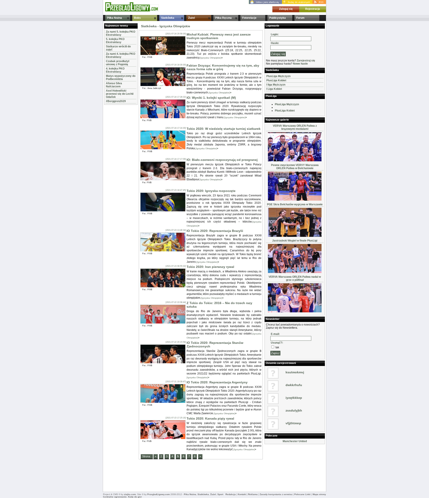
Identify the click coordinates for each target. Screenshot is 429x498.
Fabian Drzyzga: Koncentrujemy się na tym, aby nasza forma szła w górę (223, 67)
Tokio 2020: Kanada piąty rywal (210, 418)
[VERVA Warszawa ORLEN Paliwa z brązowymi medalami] (295, 160)
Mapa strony (319, 494)
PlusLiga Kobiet (276, 80)
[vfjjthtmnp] (273, 428)
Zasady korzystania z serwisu (276, 494)
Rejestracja (312, 9)
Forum (300, 17)
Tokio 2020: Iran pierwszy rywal (210, 267)
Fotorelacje (249, 17)
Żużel (191, 17)
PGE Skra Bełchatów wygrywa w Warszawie (295, 204)
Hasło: (275, 43)
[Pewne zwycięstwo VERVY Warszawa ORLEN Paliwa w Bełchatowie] (295, 199)
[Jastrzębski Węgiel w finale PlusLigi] (295, 272)
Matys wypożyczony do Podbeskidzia (120, 77)
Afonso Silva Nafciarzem (114, 85)
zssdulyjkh (294, 410)
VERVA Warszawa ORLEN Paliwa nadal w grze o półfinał (295, 278)
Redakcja (230, 494)
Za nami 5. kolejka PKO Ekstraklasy (120, 33)
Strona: (146, 456)
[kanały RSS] (319, 3)
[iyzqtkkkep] (273, 403)
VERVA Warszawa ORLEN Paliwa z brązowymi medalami (295, 127)
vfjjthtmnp (293, 423)
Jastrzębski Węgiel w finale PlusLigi (294, 240)
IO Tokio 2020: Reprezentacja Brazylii (215, 231)
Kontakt (242, 494)
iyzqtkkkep (294, 397)
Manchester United (295, 441)
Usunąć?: (277, 342)
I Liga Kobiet (274, 88)
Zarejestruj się (306, 60)
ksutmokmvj (295, 372)
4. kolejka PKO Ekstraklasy (115, 70)
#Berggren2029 (116, 101)
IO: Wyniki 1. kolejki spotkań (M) (211, 97)
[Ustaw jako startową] (265, 3)
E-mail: (275, 334)
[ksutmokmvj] (273, 377)
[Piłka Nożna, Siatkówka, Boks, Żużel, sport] (132, 10)
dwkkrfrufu (294, 385)
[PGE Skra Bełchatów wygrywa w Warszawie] (295, 235)
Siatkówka (167, 17)
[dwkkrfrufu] (273, 390)
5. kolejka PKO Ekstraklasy (115, 41)
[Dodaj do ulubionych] (297, 3)
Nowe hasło (300, 63)
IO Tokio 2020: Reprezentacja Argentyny (217, 382)
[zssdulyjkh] (273, 416)
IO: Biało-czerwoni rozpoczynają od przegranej (222, 160)
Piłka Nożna (114, 17)
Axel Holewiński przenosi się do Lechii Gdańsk (119, 94)
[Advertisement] (117, 173)
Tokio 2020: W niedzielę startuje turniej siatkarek (224, 128)
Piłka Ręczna (223, 17)
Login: (275, 34)
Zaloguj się (286, 9)
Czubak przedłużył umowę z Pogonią (117, 63)
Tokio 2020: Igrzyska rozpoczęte (211, 191)
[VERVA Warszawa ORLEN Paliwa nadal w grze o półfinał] (295, 311)
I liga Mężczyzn (275, 84)
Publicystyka (277, 17)
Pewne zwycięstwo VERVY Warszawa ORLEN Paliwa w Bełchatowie (295, 167)
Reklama (253, 494)
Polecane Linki (302, 494)
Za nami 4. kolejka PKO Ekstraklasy (120, 55)
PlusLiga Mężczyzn (278, 76)
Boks (137, 17)
